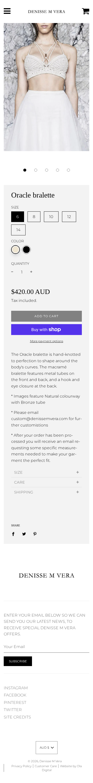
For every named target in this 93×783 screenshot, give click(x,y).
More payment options (46, 341)
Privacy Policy (21, 766)
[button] (24, 170)
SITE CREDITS (17, 717)
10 (51, 216)
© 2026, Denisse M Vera (45, 761)
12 (69, 216)
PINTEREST (15, 702)
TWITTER (13, 709)
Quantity (20, 263)
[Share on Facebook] (14, 534)
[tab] (46, 472)
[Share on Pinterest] (35, 534)
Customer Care (46, 766)
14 (18, 229)
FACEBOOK (15, 695)
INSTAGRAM (16, 688)
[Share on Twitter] (24, 534)
